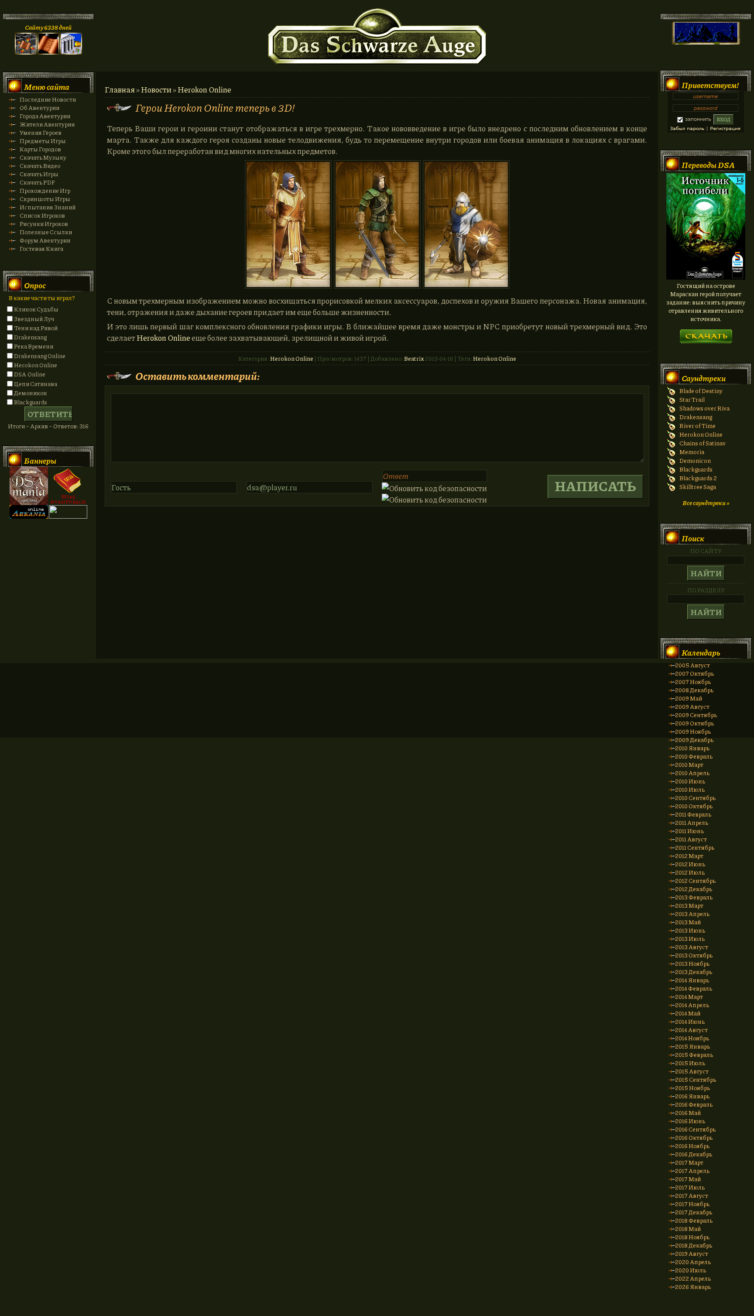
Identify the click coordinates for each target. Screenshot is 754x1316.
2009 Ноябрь (693, 731)
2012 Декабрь (693, 889)
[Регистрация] (48, 52)
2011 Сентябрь (694, 847)
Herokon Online (204, 89)
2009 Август (692, 706)
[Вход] (71, 52)
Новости (156, 89)
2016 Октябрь (694, 1137)
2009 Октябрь (694, 723)
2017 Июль (690, 1187)
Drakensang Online (39, 356)
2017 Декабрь (693, 1212)
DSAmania (29, 486)
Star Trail (692, 399)
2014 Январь (692, 980)
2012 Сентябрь (695, 880)
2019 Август (691, 1253)
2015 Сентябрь (695, 1079)
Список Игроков (42, 215)
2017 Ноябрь (692, 1204)
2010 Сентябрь (695, 797)
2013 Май (688, 922)
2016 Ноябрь (692, 1146)
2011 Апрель (691, 822)
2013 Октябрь (694, 955)
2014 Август (691, 1029)
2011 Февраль (693, 814)
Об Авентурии (39, 107)
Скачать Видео (40, 165)
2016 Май (688, 1112)
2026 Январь (693, 1286)
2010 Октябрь (694, 806)
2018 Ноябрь (692, 1237)
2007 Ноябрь (693, 681)
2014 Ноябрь (692, 1038)
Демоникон (30, 393)
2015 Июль (690, 1063)
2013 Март (689, 905)
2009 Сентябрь (696, 715)
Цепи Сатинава (35, 383)
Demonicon (695, 460)
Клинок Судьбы (36, 309)
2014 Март (689, 996)
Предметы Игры (43, 141)
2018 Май (688, 1228)
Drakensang (30, 337)
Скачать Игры (39, 174)
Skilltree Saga (697, 486)
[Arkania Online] (29, 516)
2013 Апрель (692, 913)
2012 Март (689, 855)
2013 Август (691, 947)
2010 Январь (692, 748)
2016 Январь (692, 1096)
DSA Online (29, 374)
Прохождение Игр (45, 190)
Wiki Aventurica (68, 486)
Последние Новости (48, 99)
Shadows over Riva (704, 408)
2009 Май (688, 698)
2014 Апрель (692, 1005)
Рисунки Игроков (44, 223)
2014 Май (687, 1013)
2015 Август (692, 1071)
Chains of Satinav (702, 443)
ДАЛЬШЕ (706, 333)
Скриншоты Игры (45, 199)
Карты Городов (40, 149)
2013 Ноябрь (692, 963)
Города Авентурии (45, 116)
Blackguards (30, 402)
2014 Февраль (693, 988)
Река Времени (33, 346)
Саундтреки (704, 378)
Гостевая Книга (41, 248)
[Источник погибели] (705, 277)
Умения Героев (41, 132)
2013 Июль (690, 938)
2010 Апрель (692, 773)
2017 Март (689, 1162)
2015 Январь (692, 1046)
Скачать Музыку (43, 157)
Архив (39, 426)
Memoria (691, 452)
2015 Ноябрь (692, 1088)
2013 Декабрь (693, 971)
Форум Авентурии (45, 240)
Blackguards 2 (698, 478)
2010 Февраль (694, 756)
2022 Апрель (693, 1278)
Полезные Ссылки (46, 232)
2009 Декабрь (694, 739)
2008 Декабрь (694, 690)
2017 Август (691, 1195)
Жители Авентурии (47, 124)
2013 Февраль (694, 897)
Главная (120, 89)
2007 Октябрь (694, 673)
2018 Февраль (694, 1220)
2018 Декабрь (693, 1245)
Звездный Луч (34, 318)
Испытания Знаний (47, 207)
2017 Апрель (692, 1170)
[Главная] (26, 52)
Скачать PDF (37, 182)
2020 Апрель (693, 1262)
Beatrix (414, 358)
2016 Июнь (690, 1121)
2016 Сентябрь (695, 1129)
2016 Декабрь (693, 1154)
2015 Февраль (694, 1054)
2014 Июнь (690, 1021)
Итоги (16, 426)
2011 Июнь (689, 831)
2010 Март (689, 764)
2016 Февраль (694, 1104)
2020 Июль (690, 1270)
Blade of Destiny (701, 390)
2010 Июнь (690, 781)
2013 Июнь (690, 930)
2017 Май (688, 1179)
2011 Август (691, 839)
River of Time (697, 425)
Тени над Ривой (36, 328)
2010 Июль (690, 789)
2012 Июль (690, 872)
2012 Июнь (690, 864)
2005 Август (692, 665)
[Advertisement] (377, 708)
